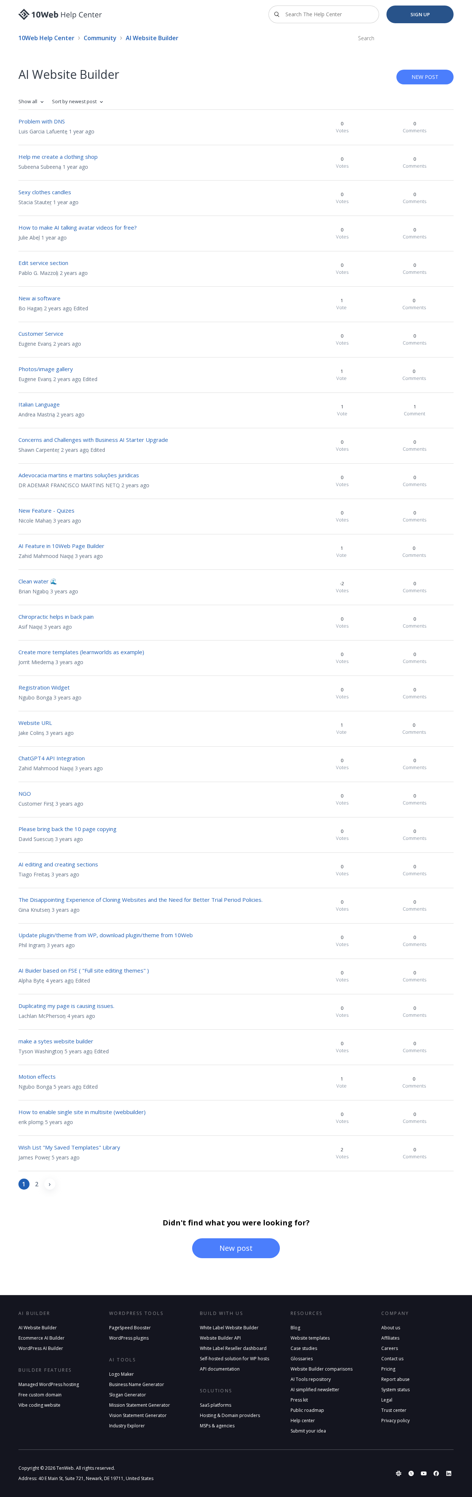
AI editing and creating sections (58, 864)
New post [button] (425, 76)
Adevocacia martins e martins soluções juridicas (78, 475)
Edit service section (43, 262)
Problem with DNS (41, 121)
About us (390, 1328)
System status (395, 1389)
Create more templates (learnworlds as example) (81, 652)
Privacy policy (395, 1420)
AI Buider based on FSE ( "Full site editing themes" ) (83, 970)
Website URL (35, 722)
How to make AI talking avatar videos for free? (77, 227)
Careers (389, 1348)
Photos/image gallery (45, 369)
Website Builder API (220, 1338)
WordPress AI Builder (40, 1348)
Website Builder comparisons (322, 1369)
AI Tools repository (311, 1379)
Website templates (310, 1338)
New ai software (39, 298)
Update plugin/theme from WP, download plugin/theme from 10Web (105, 935)
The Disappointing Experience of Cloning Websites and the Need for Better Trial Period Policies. (140, 899)
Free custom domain (40, 1395)
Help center (303, 1420)
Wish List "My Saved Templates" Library (69, 1147)
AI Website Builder (37, 1328)
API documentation (220, 1369)
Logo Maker (121, 1374)
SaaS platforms (215, 1405)
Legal (386, 1400)
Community (100, 38)
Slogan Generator (127, 1395)
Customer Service (40, 333)
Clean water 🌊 (37, 581)
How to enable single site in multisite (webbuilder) (82, 1112)
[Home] (60, 14)
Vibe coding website (39, 1405)
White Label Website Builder (229, 1328)
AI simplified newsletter (315, 1389)
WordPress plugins (129, 1338)
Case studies (304, 1348)
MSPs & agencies (217, 1426)
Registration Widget (44, 687)
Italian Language (39, 404)
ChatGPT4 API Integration (51, 758)
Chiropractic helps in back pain (56, 616)
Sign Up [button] (420, 14)
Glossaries (302, 1358)
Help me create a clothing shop (58, 156)
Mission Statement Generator (139, 1405)
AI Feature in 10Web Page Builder (61, 545)
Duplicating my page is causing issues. (66, 1005)
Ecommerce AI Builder (41, 1338)
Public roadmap (307, 1410)
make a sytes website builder (55, 1041)
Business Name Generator (136, 1384)
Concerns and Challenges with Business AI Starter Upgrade (93, 439)
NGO (24, 793)
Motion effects (37, 1076)
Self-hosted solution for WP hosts (234, 1358)
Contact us (392, 1358)
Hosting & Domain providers (230, 1415)
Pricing (388, 1369)
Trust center (393, 1410)
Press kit (299, 1400)
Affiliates (390, 1338)
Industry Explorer (127, 1426)
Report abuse (395, 1379)
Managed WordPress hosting (48, 1384)
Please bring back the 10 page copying (67, 829)
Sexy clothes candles (44, 192)
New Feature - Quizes (46, 510)
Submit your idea (308, 1431)
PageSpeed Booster (130, 1328)
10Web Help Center (46, 38)
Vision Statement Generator (138, 1415)
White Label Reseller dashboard (233, 1348)
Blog (295, 1328)
